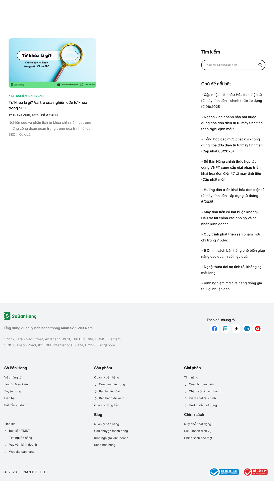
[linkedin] (247, 328)
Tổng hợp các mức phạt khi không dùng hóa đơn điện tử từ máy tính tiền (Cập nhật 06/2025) (232, 145)
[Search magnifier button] (260, 65)
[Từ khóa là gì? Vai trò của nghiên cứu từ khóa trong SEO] (52, 63)
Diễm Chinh (49, 115)
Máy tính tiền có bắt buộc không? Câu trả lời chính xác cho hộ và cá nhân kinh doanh (230, 218)
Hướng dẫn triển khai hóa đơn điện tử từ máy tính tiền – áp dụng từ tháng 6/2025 (233, 196)
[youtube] (257, 328)
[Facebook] (214, 328)
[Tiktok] (236, 328)
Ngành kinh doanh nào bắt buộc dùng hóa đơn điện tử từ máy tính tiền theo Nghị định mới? (232, 123)
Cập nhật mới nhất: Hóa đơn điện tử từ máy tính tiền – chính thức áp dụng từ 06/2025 (231, 100)
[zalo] (225, 328)
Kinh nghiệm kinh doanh (27, 95)
